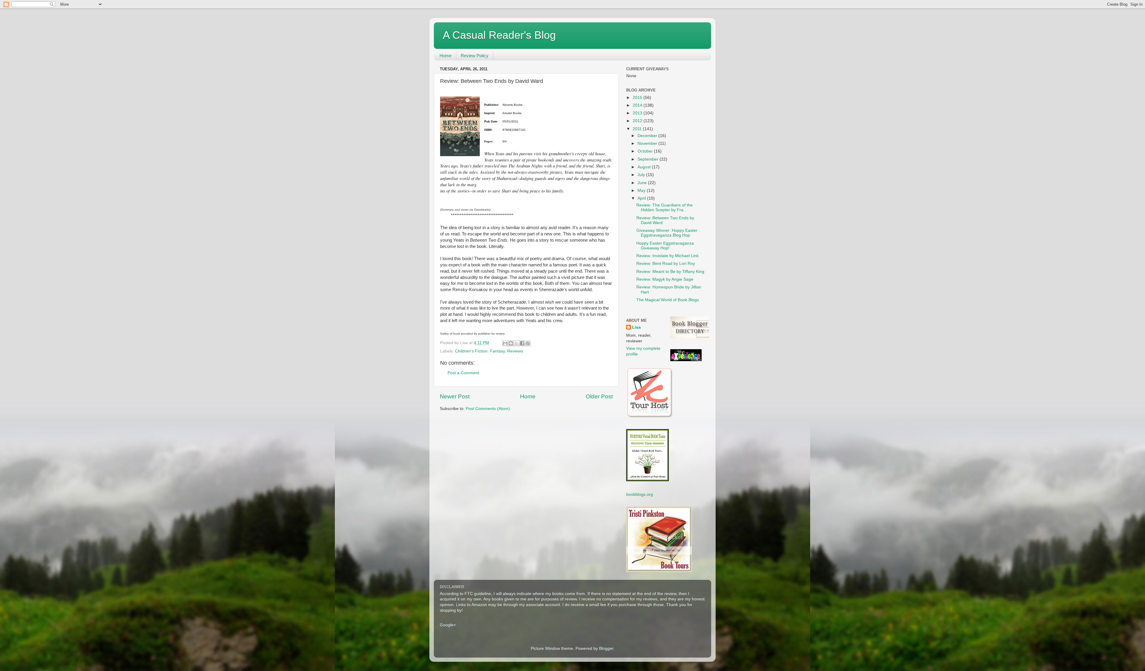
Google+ (448, 625)
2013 (638, 113)
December (648, 135)
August (645, 167)
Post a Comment (463, 373)
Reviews (515, 351)
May (642, 190)
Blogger (606, 648)
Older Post (599, 396)
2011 (638, 129)
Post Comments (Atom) (488, 408)
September (649, 159)
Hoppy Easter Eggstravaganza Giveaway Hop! (665, 245)
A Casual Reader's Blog (499, 35)
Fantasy (497, 351)
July (642, 175)
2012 (638, 121)
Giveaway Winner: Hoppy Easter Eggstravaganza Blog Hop (666, 232)
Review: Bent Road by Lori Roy (665, 263)
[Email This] (505, 343)
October (646, 151)
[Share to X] (516, 343)
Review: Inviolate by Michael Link (667, 256)
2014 (638, 105)
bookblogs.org (639, 494)
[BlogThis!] (511, 343)
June (643, 183)
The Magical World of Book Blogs (667, 300)
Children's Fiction (471, 351)
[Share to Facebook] (522, 343)
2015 (638, 97)
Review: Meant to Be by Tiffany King (670, 271)
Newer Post (455, 396)
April (642, 198)
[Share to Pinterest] (528, 343)
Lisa (636, 327)
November (648, 143)
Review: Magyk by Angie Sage (664, 279)
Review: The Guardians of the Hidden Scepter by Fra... (664, 207)
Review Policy (474, 55)
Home (445, 55)
